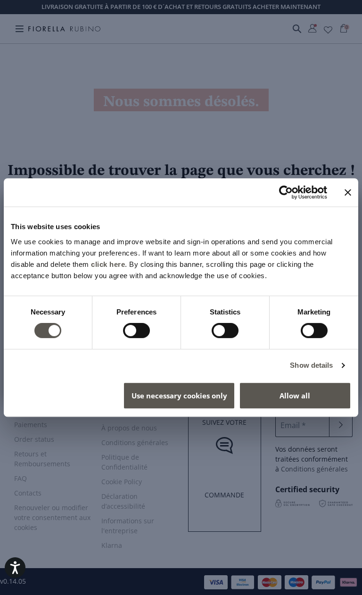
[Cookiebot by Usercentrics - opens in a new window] (286, 192)
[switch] (136, 330)
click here (108, 264)
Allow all (295, 395)
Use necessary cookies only (179, 395)
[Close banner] (348, 192)
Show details (311, 365)
